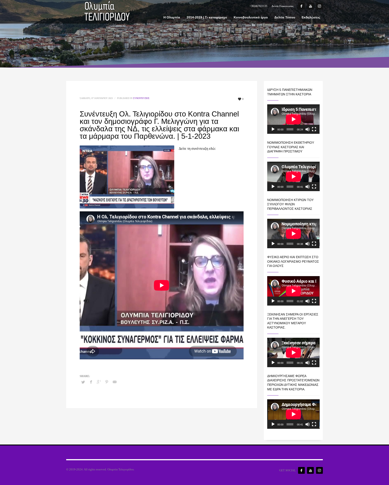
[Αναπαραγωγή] (273, 129)
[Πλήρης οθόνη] (314, 129)
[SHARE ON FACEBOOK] (91, 382)
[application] (293, 119)
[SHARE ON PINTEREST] (106, 382)
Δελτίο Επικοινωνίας (283, 6)
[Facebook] (301, 6)
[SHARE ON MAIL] (114, 382)
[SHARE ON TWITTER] (83, 382)
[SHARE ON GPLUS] (98, 382)
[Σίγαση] (307, 129)
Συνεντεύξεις (141, 98)
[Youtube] (310, 6)
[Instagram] (319, 6)
